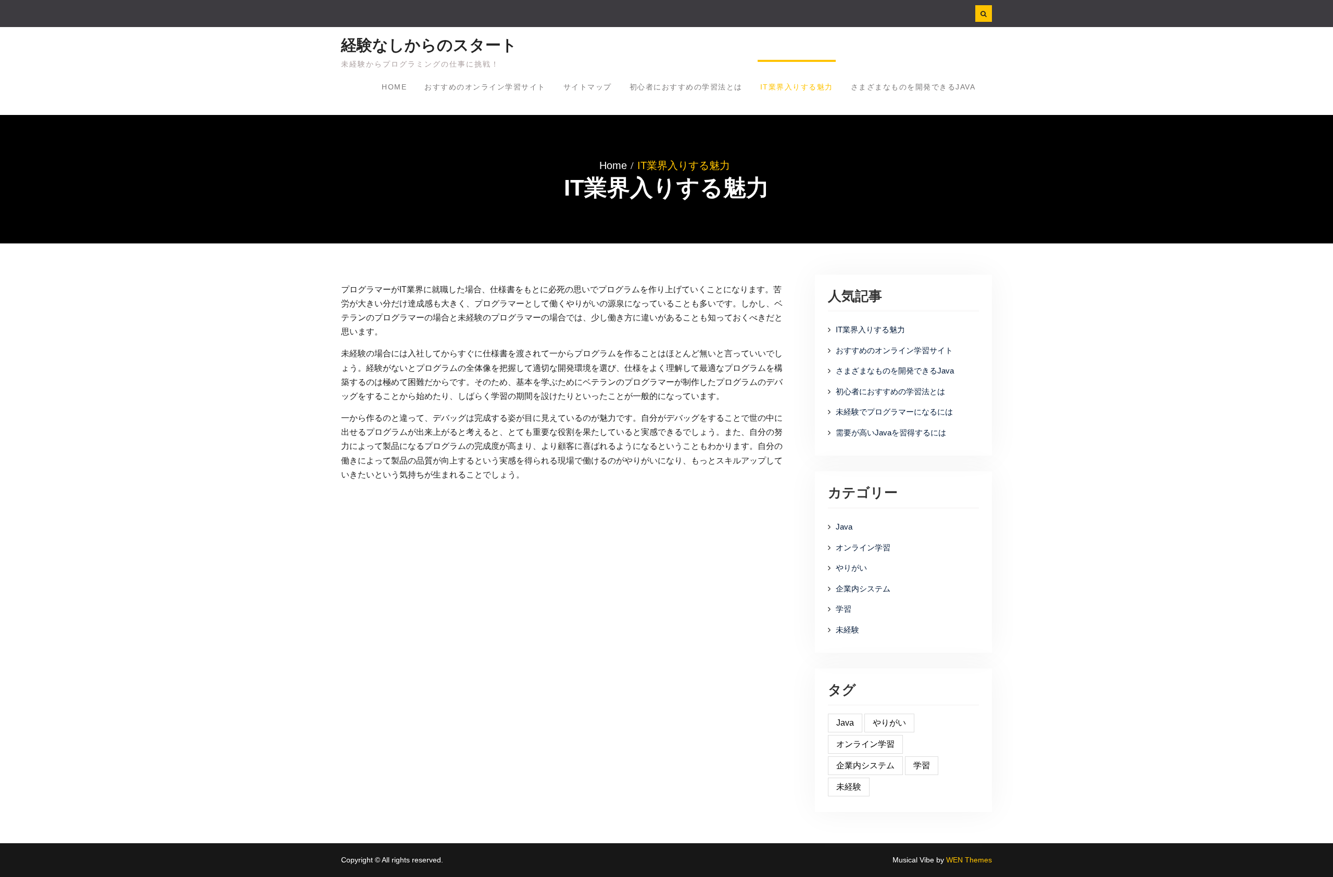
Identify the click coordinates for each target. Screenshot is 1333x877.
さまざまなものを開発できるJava (913, 87)
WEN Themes (969, 860)
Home (394, 87)
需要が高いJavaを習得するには (891, 432)
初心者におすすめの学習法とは (686, 87)
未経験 (847, 629)
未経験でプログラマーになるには (894, 411)
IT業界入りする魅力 (796, 87)
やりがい (851, 567)
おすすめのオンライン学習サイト (485, 87)
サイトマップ (587, 87)
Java (844, 526)
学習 (843, 608)
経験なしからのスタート (429, 45)
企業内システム (863, 588)
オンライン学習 (863, 547)
